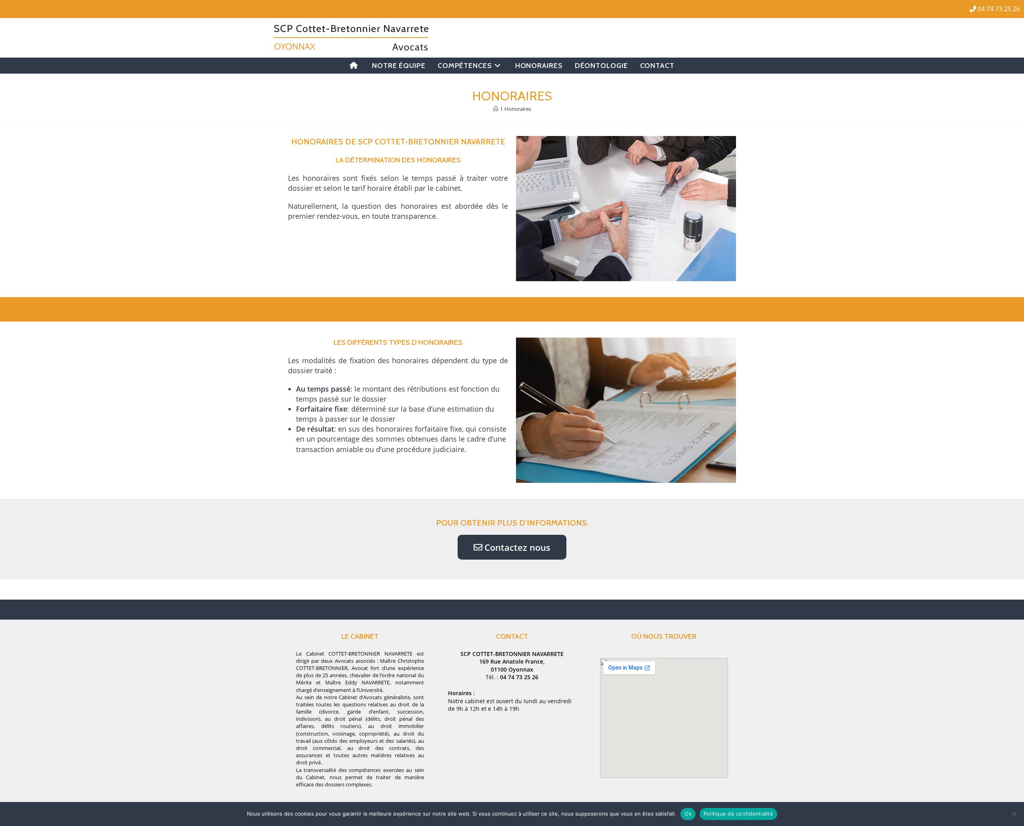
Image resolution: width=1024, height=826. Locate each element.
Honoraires (517, 108)
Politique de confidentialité (738, 813)
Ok (688, 813)
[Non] (1014, 814)
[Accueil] (495, 108)
